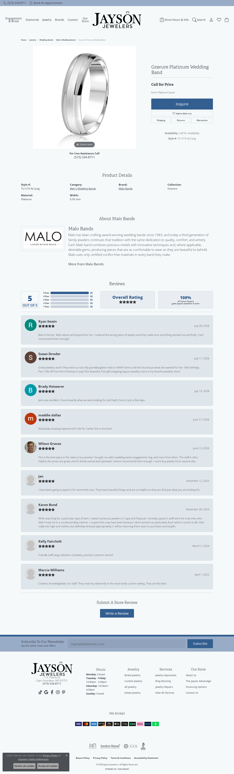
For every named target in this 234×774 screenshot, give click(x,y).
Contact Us (192, 692)
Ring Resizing (163, 681)
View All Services (164, 692)
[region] (84, 97)
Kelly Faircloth (50, 541)
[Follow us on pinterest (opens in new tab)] (63, 692)
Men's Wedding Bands (65, 40)
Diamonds (32, 20)
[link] (14, 3)
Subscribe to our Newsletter (42, 642)
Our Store (85, 19)
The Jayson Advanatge (198, 681)
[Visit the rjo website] (92, 746)
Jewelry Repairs (164, 686)
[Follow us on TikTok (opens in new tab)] (40, 692)
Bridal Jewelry (132, 675)
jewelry (33, 40)
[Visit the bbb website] (143, 746)
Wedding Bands (46, 40)
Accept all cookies (48, 766)
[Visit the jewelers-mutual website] (110, 746)
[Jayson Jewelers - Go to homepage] (51, 669)
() (91, 292)
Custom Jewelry (133, 681)
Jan (40, 476)
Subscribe (200, 643)
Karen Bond (47, 504)
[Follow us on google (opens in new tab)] (46, 692)
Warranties (202, 120)
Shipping (161, 120)
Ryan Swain (47, 321)
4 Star (46, 296)
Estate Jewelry (132, 692)
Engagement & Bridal (13, 19)
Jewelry (47, 20)
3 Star (46, 299)
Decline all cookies (24, 766)
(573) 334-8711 (84, 157)
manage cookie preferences (33, 759)
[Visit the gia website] (130, 746)
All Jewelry (130, 686)
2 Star (46, 303)
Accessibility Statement (146, 757)
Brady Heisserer (51, 386)
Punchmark (123, 769)
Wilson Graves (49, 443)
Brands (59, 20)
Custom (73, 20)
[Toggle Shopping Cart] (227, 19)
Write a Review (117, 613)
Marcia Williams (51, 570)
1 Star (46, 306)
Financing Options (196, 686)
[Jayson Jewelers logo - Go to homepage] (117, 20)
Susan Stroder (49, 353)
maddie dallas (49, 415)
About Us (191, 675)
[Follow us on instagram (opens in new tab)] (58, 692)
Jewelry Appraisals (165, 675)
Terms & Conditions (121, 757)
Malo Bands (126, 188)
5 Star (46, 292)
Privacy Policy (100, 757)
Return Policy (83, 757)
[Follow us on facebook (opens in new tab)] (52, 692)
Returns (181, 120)
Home (23, 40)
